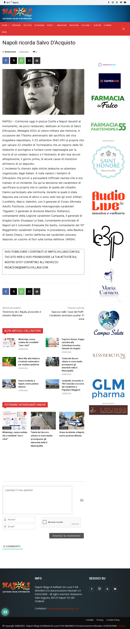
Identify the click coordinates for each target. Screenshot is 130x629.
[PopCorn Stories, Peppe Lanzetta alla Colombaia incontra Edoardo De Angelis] (52, 342)
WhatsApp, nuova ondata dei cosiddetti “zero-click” (28, 342)
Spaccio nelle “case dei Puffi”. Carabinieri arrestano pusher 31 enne (66, 315)
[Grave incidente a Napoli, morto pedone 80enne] (9, 384)
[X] (117, 3)
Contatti (89, 619)
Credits (121, 625)
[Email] (29, 60)
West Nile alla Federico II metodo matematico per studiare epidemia (29, 361)
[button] (123, 29)
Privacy (100, 619)
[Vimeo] (121, 3)
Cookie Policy (113, 619)
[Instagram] (113, 3)
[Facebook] (109, 3)
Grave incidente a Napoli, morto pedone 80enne (28, 384)
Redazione (10, 51)
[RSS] (107, 589)
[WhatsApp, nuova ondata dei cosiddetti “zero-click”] (9, 342)
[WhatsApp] (21, 60)
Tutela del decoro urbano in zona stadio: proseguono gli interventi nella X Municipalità (72, 364)
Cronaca (6, 428)
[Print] (37, 60)
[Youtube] (125, 3)
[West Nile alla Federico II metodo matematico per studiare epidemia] (9, 361)
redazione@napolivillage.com (63, 608)
